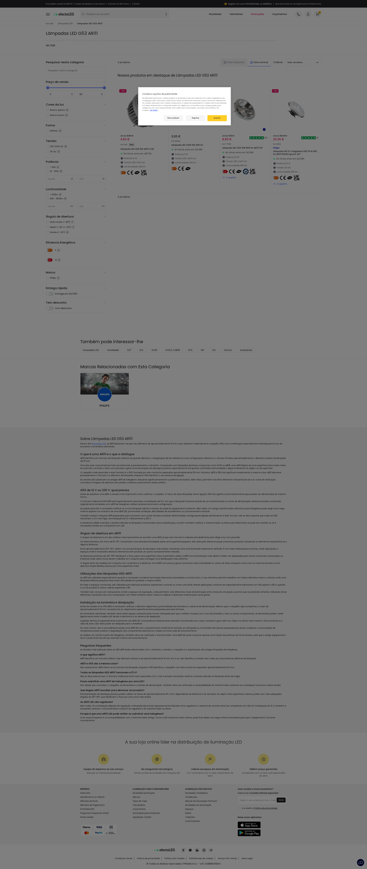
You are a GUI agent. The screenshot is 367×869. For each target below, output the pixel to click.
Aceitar (217, 118)
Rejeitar (195, 118)
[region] (184, 106)
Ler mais (154, 110)
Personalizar (173, 118)
